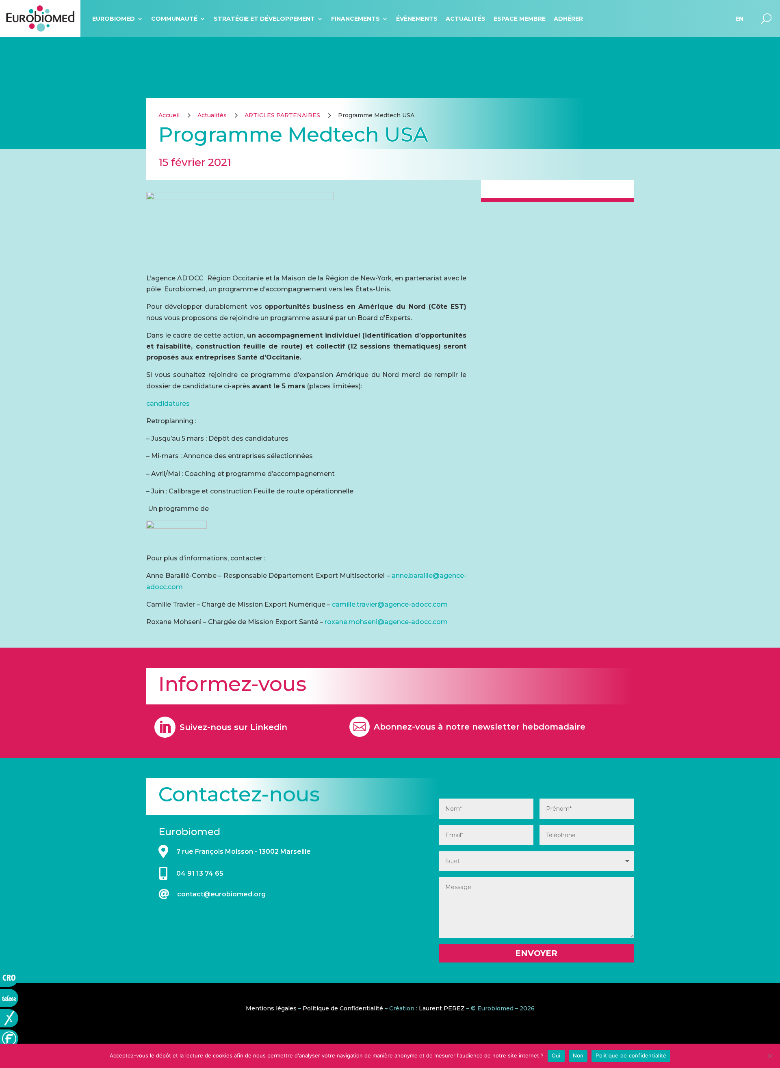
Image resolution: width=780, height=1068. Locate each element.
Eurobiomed (113, 18)
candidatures (168, 403)
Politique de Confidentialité (343, 1008)
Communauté (174, 18)
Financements (355, 18)
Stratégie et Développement (264, 18)
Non (578, 1055)
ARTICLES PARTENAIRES (282, 115)
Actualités (465, 18)
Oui (556, 1055)
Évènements (417, 18)
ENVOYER (536, 953)
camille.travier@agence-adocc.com (390, 604)
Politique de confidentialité (631, 1055)
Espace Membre (520, 18)
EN (739, 18)
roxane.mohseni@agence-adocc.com (386, 622)
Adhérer (568, 18)
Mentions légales (271, 1008)
